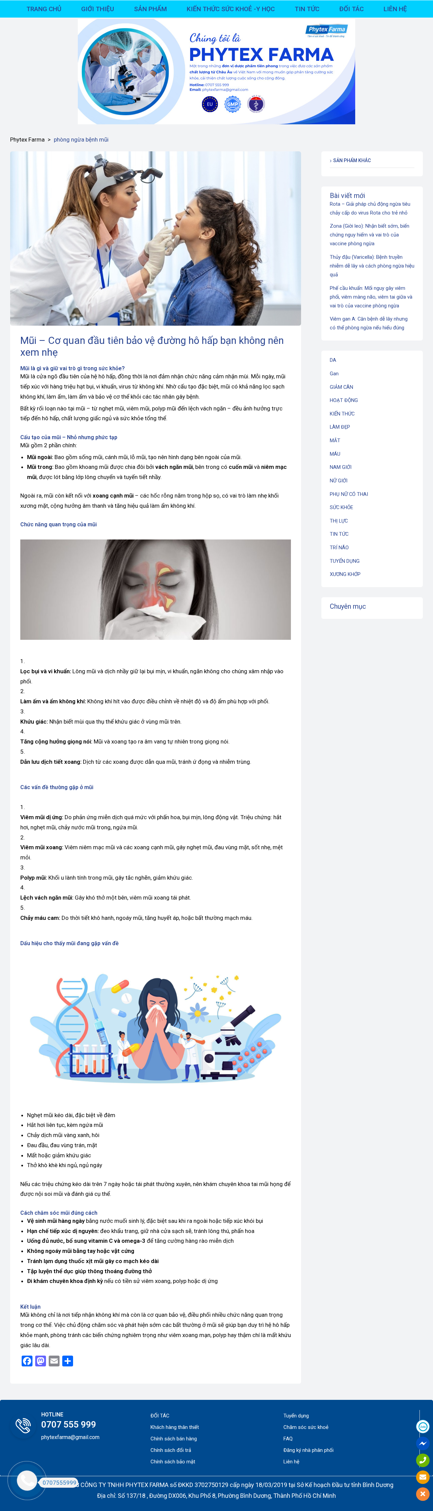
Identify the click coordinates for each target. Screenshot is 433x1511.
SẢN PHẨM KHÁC (352, 160)
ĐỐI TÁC (160, 1416)
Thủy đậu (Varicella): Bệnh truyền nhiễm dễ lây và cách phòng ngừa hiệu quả (372, 266)
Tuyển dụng (296, 1416)
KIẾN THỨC (342, 414)
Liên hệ (291, 1462)
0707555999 (59, 1482)
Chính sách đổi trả (171, 1450)
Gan (334, 374)
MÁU (335, 454)
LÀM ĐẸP (340, 427)
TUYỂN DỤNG (345, 561)
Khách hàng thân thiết (175, 1427)
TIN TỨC (339, 534)
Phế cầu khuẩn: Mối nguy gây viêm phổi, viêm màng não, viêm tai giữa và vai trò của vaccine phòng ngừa (371, 297)
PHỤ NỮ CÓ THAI (349, 494)
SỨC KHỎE (341, 507)
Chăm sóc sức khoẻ (305, 1427)
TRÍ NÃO (339, 548)
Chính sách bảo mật (173, 1462)
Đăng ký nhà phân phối (308, 1450)
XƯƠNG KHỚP (345, 574)
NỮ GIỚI (338, 481)
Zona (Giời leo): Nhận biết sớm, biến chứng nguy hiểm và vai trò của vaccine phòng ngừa (369, 235)
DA (333, 360)
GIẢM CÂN (341, 387)
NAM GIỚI (340, 467)
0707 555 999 (68, 1424)
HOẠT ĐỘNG (344, 400)
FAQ (288, 1439)
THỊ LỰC (339, 521)
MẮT (335, 440)
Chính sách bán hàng (174, 1439)
